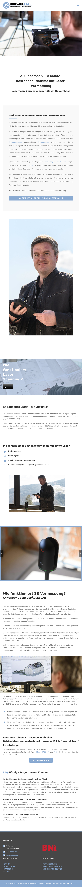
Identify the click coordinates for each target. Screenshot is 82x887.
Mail (55, 752)
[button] (1, 553)
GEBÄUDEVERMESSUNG (52, 867)
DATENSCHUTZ (9, 867)
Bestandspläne (43, 142)
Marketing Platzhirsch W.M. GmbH (63, 883)
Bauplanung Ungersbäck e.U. (28, 883)
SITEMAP (6, 872)
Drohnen (30, 165)
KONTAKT (6, 864)
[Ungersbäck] (41, 528)
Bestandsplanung (15, 142)
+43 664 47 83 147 (42, 752)
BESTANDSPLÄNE (49, 864)
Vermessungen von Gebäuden (56, 162)
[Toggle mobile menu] (78, 5)
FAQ (5, 772)
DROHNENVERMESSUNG (52, 869)
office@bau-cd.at (12, 855)
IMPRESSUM (8, 869)
